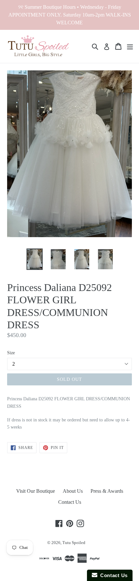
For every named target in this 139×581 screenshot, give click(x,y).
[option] (34, 259)
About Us (73, 491)
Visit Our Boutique (35, 491)
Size (11, 352)
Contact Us (69, 502)
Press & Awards (107, 491)
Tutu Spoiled (73, 542)
